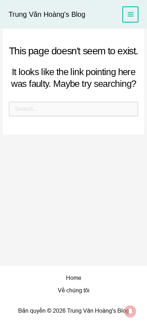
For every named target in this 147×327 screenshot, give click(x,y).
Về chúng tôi (74, 290)
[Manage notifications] (130, 311)
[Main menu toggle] (130, 14)
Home (73, 278)
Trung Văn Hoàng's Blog (47, 14)
